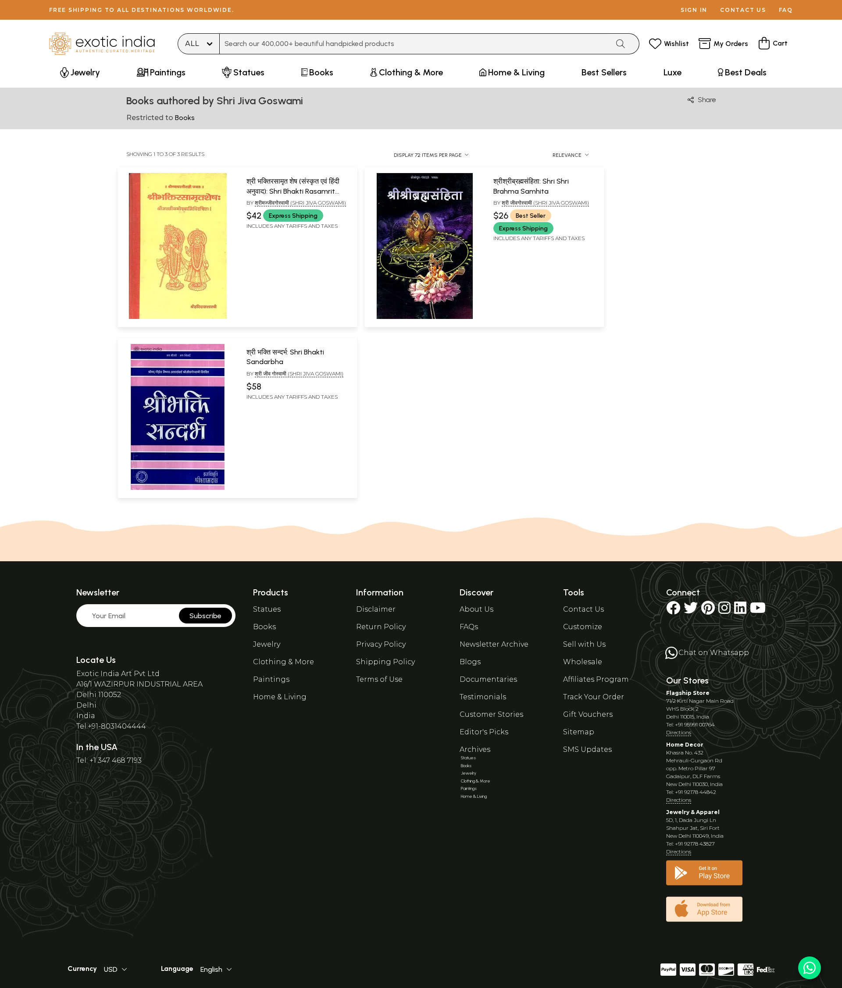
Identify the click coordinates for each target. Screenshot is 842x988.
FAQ (786, 10)
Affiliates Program (596, 679)
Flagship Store (688, 693)
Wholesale (582, 662)
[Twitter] (691, 610)
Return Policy (381, 627)
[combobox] (414, 43)
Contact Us (583, 609)
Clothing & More (283, 662)
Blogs (470, 662)
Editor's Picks (484, 732)
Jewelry (266, 644)
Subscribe (205, 616)
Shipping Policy (385, 662)
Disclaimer (376, 609)
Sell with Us (584, 644)
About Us (476, 609)
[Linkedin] (740, 610)
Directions (678, 732)
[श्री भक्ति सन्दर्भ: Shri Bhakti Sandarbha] (177, 488)
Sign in (694, 10)
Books (264, 627)
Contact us (743, 10)
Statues (267, 609)
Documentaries (488, 679)
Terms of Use (379, 679)
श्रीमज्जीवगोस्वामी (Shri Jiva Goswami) (300, 202)
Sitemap (578, 732)
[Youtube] (758, 610)
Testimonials (483, 697)
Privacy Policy (381, 644)
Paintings (271, 679)
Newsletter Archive (494, 644)
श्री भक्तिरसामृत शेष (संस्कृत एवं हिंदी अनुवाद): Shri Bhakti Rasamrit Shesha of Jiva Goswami (292, 191)
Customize (582, 627)
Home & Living (280, 697)
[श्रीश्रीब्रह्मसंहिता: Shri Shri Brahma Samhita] (424, 317)
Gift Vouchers (588, 714)
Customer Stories (491, 714)
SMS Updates (587, 749)
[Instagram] (724, 610)
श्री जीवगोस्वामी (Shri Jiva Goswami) (545, 202)
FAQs (469, 627)
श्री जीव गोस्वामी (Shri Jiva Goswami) (299, 373)
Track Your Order (593, 697)
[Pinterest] (708, 610)
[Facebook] (673, 610)
